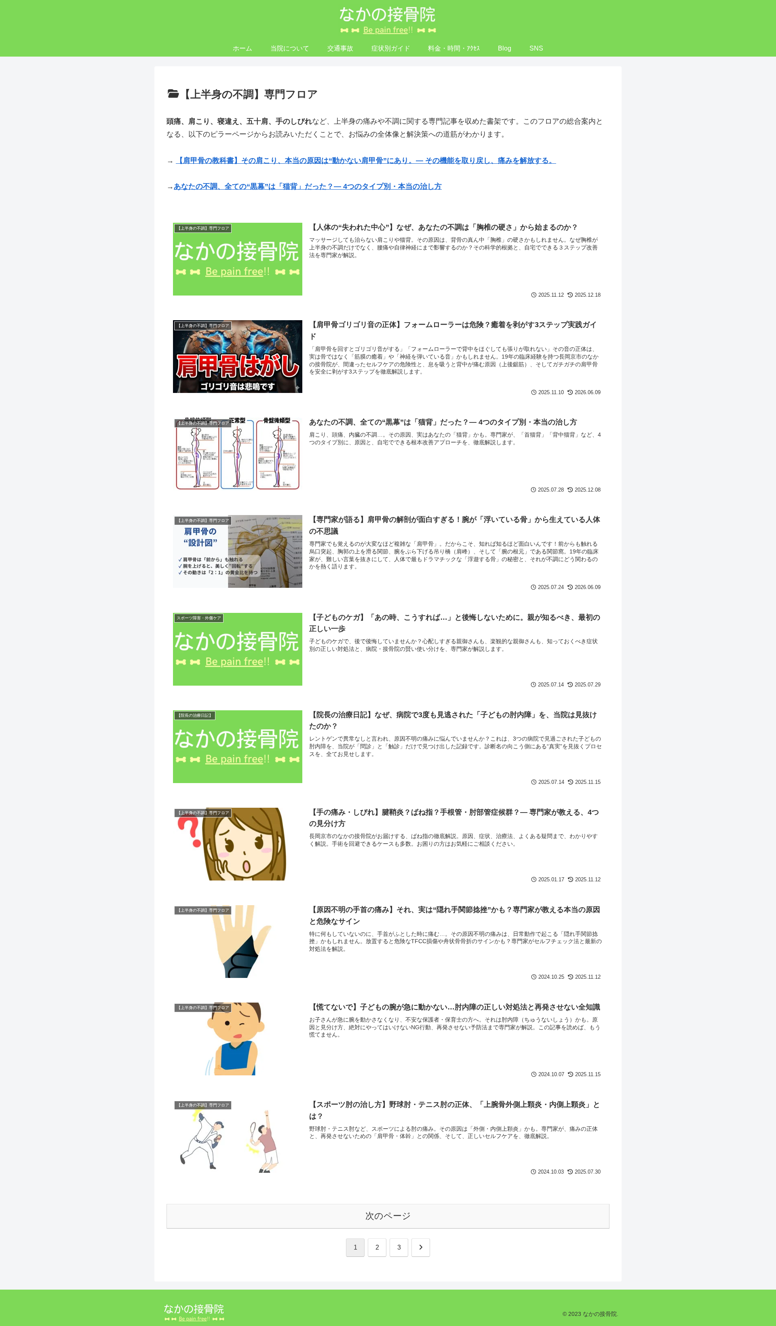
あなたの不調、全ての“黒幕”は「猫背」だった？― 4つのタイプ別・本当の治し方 (308, 186)
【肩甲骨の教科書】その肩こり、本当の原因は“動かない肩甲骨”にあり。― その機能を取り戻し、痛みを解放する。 (366, 160)
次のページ (388, 1216)
